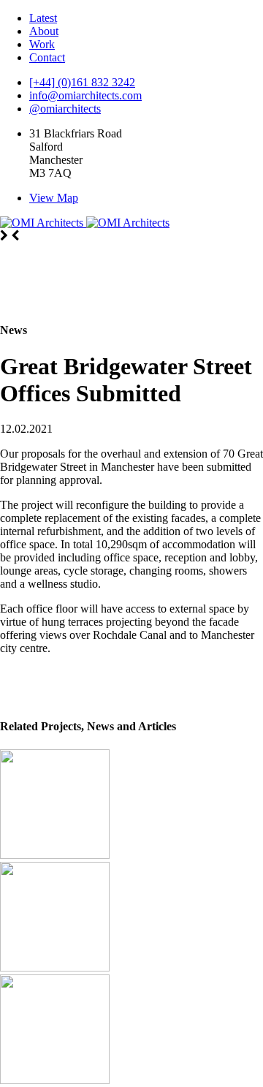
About (43, 31)
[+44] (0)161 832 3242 (82, 82)
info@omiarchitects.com (85, 95)
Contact (47, 57)
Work (42, 44)
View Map (53, 198)
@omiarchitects (65, 108)
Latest (43, 18)
